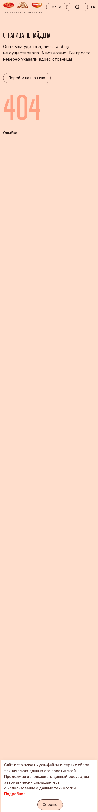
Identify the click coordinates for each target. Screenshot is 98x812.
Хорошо (50, 804)
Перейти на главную (27, 78)
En (93, 7)
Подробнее (15, 794)
